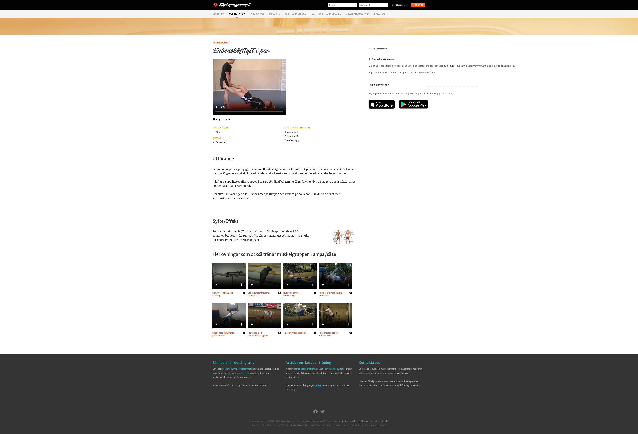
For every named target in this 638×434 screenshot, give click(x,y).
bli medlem (453, 65)
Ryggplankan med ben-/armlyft (292, 294)
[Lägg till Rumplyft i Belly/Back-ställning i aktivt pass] (244, 293)
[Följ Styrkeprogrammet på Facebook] (315, 412)
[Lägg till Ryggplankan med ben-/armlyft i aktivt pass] (315, 293)
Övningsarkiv (237, 14)
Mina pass (274, 14)
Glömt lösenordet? (399, 5)
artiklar (299, 425)
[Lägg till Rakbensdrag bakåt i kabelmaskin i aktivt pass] (350, 333)
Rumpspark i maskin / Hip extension (330, 294)
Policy (357, 421)
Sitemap (364, 421)
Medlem (380, 14)
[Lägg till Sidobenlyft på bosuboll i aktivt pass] (315, 333)
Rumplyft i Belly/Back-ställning (223, 294)
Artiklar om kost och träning (308, 362)
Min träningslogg (295, 14)
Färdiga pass (257, 14)
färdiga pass (247, 373)
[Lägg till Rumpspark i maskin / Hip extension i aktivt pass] (350, 293)
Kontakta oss (369, 362)
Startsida (218, 14)
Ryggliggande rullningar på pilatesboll (223, 334)
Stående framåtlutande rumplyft (259, 294)
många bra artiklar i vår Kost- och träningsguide (319, 369)
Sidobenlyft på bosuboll (294, 333)
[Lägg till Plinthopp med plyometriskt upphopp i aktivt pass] (279, 333)
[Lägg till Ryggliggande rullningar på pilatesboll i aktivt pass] (244, 333)
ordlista (318, 385)
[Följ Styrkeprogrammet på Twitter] (322, 412)
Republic (385, 421)
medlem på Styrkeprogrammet (236, 369)
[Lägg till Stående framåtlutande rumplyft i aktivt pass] (279, 293)
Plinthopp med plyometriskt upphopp (258, 334)
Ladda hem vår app (358, 14)
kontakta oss (385, 381)
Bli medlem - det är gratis (233, 362)
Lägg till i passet (224, 119)
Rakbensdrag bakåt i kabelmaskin (328, 334)
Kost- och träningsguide (326, 14)
